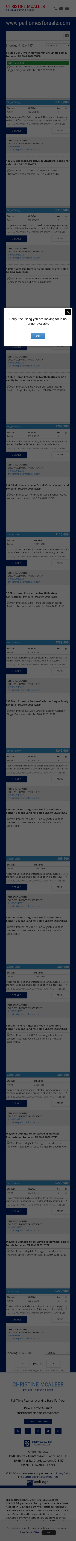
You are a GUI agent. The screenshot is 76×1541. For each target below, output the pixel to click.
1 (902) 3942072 (16, 146)
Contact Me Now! (38, 1421)
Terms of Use (32, 1532)
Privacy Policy (63, 1473)
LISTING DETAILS (16, 130)
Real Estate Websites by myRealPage (39, 1476)
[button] (38, 1421)
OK (49, 1532)
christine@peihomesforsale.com (24, 149)
